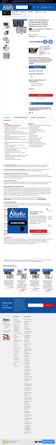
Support (30, 11)
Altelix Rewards (17, 333)
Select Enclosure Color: (39, 74)
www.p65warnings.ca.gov (38, 261)
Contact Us (38, 11)
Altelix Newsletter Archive (16, 337)
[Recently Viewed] (34, 7)
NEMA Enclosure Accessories (27, 328)
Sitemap (16, 366)
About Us (23, 11)
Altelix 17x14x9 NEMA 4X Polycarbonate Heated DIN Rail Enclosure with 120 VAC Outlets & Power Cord (35, 283)
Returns (16, 356)
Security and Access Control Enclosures (28, 389)
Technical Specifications (38, 117)
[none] (19, 27)
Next (6, 60)
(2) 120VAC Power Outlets (37, 83)
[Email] (30, 112)
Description (7, 117)
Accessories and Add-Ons (20, 117)
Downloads (7, 120)
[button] (41, 99)
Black (32, 76)
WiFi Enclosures (28, 377)
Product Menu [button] (5, 12)
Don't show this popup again (38, 234)
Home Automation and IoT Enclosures (28, 384)
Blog (45, 11)
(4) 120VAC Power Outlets (37, 85)
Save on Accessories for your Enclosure (17, 321)
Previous (6, 20)
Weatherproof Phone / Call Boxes (27, 408)
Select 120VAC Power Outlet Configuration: (37, 80)
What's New (15, 11)
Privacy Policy (17, 348)
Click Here (41, 108)
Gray (32, 78)
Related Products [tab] (10, 265)
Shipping (16, 354)
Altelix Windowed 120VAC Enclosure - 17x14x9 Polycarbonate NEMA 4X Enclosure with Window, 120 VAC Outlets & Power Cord (21, 284)
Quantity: (32, 89)
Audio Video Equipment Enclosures (27, 337)
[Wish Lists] (38, 7)
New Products (27, 319)
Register (45, 7)
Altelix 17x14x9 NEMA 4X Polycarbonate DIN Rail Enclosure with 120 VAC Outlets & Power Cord (9, 283)
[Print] (32, 112)
